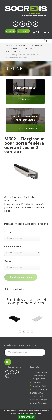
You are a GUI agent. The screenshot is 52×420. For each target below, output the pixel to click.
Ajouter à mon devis (21, 277)
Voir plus (14, 332)
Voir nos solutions (25, 128)
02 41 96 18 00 (23, 31)
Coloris (7, 232)
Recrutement (39, 375)
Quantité (8, 261)
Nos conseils (10, 31)
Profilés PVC (38, 379)
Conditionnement (13, 246)
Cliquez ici (25, 99)
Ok (45, 41)
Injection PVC (39, 385)
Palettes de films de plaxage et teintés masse (38, 400)
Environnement (40, 372)
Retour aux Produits (15, 289)
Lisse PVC (37, 382)
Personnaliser (26, 417)
